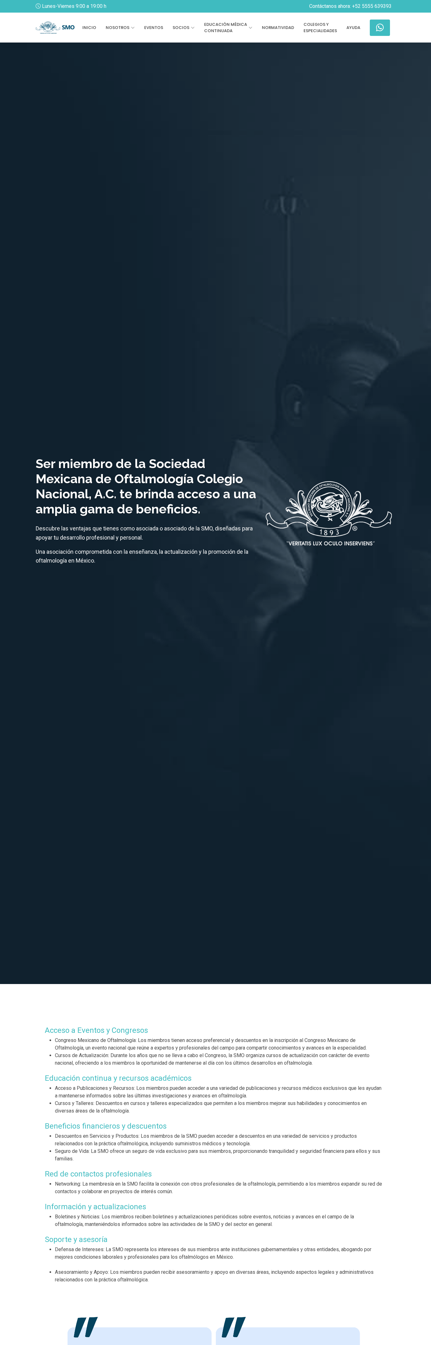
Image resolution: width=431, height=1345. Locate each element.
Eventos (153, 28)
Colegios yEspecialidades (320, 27)
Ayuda (353, 28)
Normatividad (278, 28)
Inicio (89, 28)
